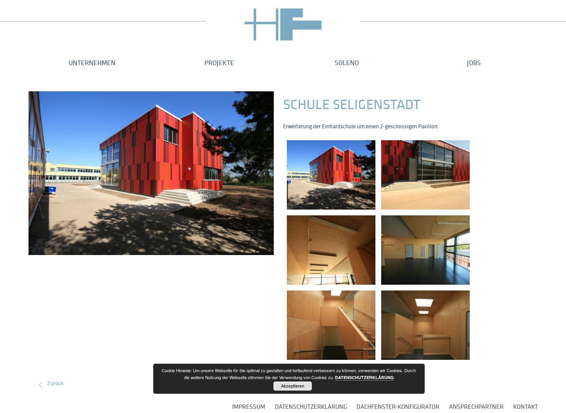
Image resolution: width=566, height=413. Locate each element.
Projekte (219, 62)
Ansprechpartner (476, 406)
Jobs (474, 62)
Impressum (248, 406)
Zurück (55, 383)
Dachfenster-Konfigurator (398, 406)
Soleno (347, 62)
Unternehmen (92, 62)
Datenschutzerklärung (311, 406)
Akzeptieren (292, 386)
